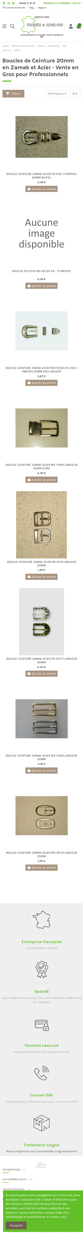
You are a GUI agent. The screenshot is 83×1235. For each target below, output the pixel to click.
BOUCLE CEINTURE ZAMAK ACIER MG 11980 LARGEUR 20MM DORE (41, 466)
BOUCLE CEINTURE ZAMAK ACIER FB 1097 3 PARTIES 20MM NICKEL (41, 175)
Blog (31, 7)
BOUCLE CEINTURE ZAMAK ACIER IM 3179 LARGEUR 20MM (41, 563)
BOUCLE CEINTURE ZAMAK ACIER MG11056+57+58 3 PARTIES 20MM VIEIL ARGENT (41, 369)
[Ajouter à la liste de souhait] (38, 169)
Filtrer (15, 94)
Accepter (16, 1225)
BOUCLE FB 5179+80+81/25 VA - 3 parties (41, 271)
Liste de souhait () (15, 7)
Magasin (42, 7)
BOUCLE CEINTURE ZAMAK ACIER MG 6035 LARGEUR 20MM (41, 854)
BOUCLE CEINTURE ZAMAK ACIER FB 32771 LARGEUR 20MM (41, 660)
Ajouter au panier (43, 189)
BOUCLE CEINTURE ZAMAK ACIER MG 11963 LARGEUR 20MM (41, 757)
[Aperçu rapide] (44, 169)
